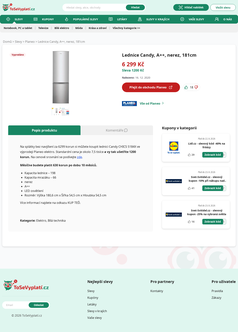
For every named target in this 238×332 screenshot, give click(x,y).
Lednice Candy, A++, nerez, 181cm (61, 42)
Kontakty (156, 291)
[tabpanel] (80, 183)
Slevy (19, 19)
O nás (227, 19)
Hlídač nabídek (194, 7)
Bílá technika (57, 220)
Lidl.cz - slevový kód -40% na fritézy (206, 145)
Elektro (41, 220)
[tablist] (80, 130)
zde (79, 157)
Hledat (135, 7)
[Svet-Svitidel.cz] (174, 181)
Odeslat (39, 305)
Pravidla (217, 291)
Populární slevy (85, 19)
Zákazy (216, 298)
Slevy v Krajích (157, 19)
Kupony (48, 19)
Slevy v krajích (97, 311)
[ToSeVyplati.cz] (18, 7)
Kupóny (92, 298)
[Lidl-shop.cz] (174, 147)
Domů (7, 42)
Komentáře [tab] (114, 130)
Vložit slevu (223, 7)
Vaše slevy (196, 19)
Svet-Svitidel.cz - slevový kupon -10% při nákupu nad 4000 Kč (207, 180)
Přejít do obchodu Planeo (148, 87)
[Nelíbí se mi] (196, 87)
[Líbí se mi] (186, 87)
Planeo (30, 42)
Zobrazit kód (213, 154)
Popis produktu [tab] (44, 130)
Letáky (122, 19)
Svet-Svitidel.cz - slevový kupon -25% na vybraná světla (206, 212)
